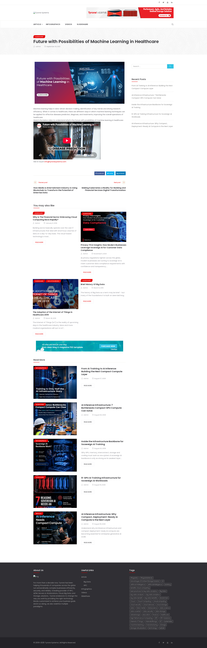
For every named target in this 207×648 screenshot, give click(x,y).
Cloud (132, 601)
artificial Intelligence (137, 584)
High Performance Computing (141, 618)
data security (148, 611)
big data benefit (136, 598)
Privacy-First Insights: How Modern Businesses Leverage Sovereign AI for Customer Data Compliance (103, 248)
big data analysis (137, 595)
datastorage (135, 615)
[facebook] (96, 227)
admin (38, 47)
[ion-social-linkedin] (172, 2)
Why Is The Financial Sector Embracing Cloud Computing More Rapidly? (55, 218)
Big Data (87, 582)
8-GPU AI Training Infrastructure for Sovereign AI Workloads (101, 479)
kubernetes (168, 621)
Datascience (152, 608)
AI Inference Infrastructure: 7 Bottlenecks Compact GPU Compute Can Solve (101, 407)
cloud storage (162, 605)
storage (163, 625)
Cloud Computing (144, 601)
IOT (161, 621)
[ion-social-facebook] (159, 2)
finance (155, 615)
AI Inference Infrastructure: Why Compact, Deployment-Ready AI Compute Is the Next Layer (99, 517)
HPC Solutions (165, 618)
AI (162, 581)
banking (168, 584)
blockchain (164, 598)
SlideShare (82, 24)
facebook (100, 173)
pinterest (121, 173)
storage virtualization (138, 628)
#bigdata (134, 578)
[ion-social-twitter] (163, 2)
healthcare (165, 615)
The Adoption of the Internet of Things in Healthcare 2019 (52, 313)
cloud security (135, 605)
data (132, 608)
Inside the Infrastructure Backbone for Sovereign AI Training (102, 443)
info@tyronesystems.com (55, 161)
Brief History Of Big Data (93, 284)
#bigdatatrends (146, 578)
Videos (68, 24)
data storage (160, 611)
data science (165, 608)
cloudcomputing (159, 601)
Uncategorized (53, 281)
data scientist (135, 611)
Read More (39, 242)
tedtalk (161, 628)
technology (153, 628)
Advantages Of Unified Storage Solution (145, 581)
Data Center (141, 608)
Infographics (53, 24)
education (146, 615)
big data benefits (151, 598)
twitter (111, 173)
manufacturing (152, 625)
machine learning (137, 625)
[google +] (105, 227)
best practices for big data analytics (143, 591)
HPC (85, 585)
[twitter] (100, 227)
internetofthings (151, 621)
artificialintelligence (155, 584)
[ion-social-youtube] (167, 2)
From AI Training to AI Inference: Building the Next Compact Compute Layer (101, 371)
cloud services (148, 605)
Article (37, 24)
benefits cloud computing (140, 588)
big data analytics (153, 595)
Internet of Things (136, 621)
